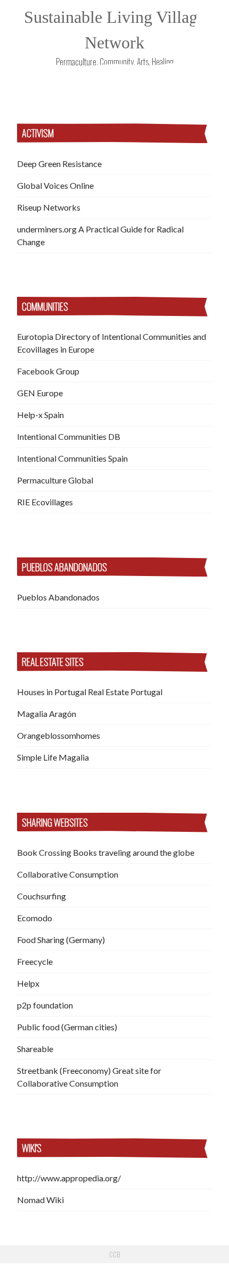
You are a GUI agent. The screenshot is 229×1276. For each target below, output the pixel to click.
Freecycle (35, 961)
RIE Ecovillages (45, 502)
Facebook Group (48, 371)
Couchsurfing (41, 896)
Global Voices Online (55, 185)
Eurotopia (35, 336)
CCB (114, 1254)
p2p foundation (45, 1005)
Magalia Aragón (46, 713)
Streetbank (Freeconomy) (64, 1070)
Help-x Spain (40, 415)
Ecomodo (34, 918)
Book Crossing (44, 852)
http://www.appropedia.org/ (69, 1178)
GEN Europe (40, 393)
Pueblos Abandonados (58, 597)
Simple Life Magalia (53, 757)
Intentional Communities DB (68, 436)
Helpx (28, 983)
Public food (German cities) (67, 1027)
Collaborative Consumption (67, 874)
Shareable (35, 1049)
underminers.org (47, 229)
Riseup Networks (48, 207)
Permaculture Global (55, 480)
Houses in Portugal (51, 692)
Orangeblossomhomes (58, 735)
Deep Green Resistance (59, 164)
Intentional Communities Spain (72, 458)
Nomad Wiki (40, 1200)
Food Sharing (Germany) (61, 940)
